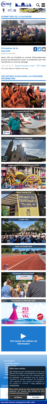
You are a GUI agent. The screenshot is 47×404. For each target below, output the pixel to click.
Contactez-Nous (11, 366)
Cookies (8, 374)
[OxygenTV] (7, 7)
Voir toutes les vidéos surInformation (23, 342)
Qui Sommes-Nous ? (12, 364)
